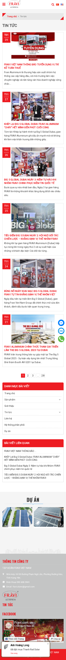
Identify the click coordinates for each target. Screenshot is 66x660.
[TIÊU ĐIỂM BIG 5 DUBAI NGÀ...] (33, 217)
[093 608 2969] (61, 339)
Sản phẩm (9, 399)
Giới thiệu (9, 406)
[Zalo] (61, 331)
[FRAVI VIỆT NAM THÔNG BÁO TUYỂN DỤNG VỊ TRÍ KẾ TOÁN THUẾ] (33, 46)
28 (43, 375)
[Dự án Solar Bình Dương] (49, 517)
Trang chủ (9, 393)
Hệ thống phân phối (14, 425)
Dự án (7, 431)
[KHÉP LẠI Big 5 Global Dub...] (33, 106)
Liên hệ (8, 418)
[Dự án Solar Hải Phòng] (17, 517)
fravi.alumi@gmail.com (24, 586)
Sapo (40, 656)
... (38, 375)
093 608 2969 (23, 582)
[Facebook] (61, 323)
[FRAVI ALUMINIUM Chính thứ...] (33, 329)
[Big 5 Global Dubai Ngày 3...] (33, 161)
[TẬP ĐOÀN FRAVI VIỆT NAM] (14, 4)
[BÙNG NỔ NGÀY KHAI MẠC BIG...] (33, 273)
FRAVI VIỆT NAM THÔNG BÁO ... (20, 451)
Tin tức (8, 412)
